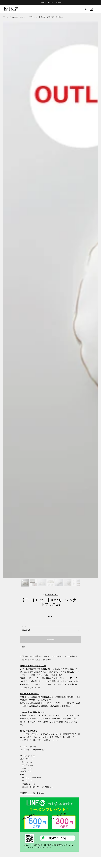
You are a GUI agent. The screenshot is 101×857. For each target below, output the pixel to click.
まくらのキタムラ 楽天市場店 (32, 749)
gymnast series (17, 17)
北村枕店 (10, 8)
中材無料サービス (27, 793)
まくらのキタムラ (51, 594)
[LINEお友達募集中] (49, 824)
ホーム (5, 17)
